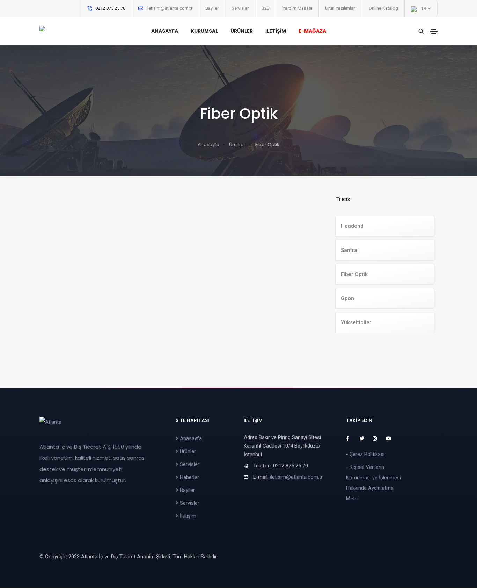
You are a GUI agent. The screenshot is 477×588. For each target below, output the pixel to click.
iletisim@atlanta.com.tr (169, 8)
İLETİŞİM (275, 31)
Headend (352, 226)
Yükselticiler (356, 322)
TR (423, 8)
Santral (350, 250)
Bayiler (212, 8)
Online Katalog (383, 8)
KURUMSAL (204, 31)
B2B (266, 8)
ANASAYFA (164, 31)
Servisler (240, 8)
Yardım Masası (297, 8)
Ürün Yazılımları (340, 8)
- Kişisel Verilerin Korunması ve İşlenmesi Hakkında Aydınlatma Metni (373, 483)
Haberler (188, 477)
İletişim (187, 516)
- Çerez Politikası (365, 454)
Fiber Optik (354, 274)
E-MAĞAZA (312, 31)
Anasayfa (208, 144)
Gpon (347, 298)
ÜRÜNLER (241, 31)
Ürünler (237, 144)
